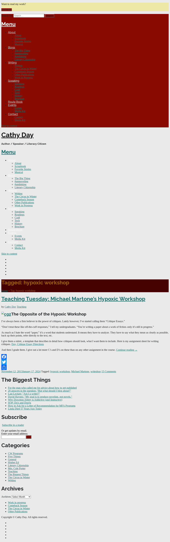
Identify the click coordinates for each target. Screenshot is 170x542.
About (12, 32)
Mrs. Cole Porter (16, 468)
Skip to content (9, 125)
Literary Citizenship (25, 59)
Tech (17, 92)
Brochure (19, 98)
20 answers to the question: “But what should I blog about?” (39, 390)
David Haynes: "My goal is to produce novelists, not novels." (40, 396)
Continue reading (126, 349)
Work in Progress (24, 77)
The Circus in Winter (26, 68)
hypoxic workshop (60, 371)
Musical (19, 44)
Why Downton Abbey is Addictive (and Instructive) (35, 399)
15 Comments (108, 371)
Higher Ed (13, 462)
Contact (13, 114)
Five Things (14, 456)
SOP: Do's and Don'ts (19, 402)
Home (4, 290)
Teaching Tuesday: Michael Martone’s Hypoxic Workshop (73, 299)
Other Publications (24, 74)
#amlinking (20, 56)
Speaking (13, 80)
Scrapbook (20, 38)
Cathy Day (17, 135)
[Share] (85, 367)
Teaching (21, 306)
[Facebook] (85, 356)
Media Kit (20, 111)
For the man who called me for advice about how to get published (42, 387)
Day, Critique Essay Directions (27, 344)
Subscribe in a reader (13, 425)
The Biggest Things (18, 474)
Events (12, 105)
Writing (12, 62)
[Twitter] (85, 362)
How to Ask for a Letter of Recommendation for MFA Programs (41, 405)
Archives (6, 496)
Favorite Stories (23, 41)
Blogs (11, 47)
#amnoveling (21, 53)
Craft (17, 89)
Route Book (15, 101)
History (18, 95)
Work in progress (17, 502)
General (12, 459)
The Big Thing (22, 50)
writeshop (95, 371)
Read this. (6, 9)
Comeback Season (24, 71)
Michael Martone (80, 371)
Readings (19, 86)
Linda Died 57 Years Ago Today (25, 408)
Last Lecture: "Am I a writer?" (24, 393)
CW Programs (15, 453)
